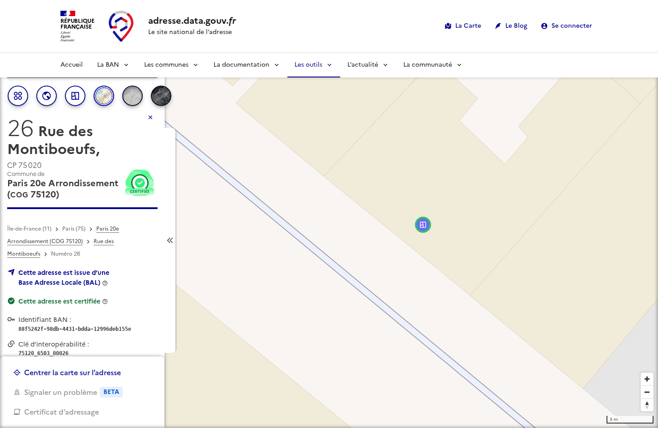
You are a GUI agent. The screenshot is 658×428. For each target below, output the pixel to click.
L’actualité (362, 64)
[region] (329, 240)
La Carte (468, 25)
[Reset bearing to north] (647, 404)
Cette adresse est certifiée (59, 301)
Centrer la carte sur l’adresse (72, 372)
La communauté (427, 64)
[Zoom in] (647, 378)
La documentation (241, 64)
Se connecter (571, 25)
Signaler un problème (71, 392)
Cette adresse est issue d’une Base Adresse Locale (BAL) (63, 277)
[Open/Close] (170, 240)
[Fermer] (150, 117)
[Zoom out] (647, 391)
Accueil (71, 64)
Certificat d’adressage (61, 412)
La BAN (108, 64)
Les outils (308, 64)
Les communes (166, 64)
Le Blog (516, 25)
